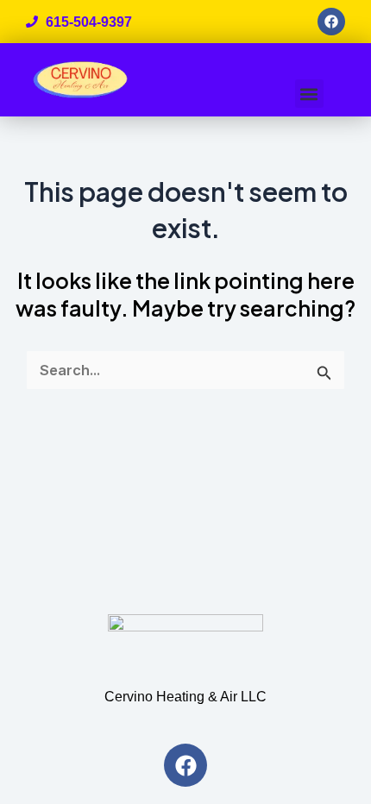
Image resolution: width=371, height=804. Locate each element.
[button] (309, 93)
